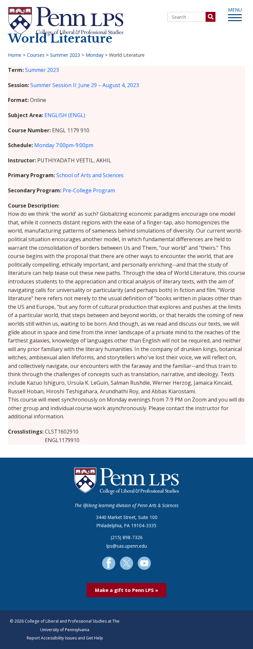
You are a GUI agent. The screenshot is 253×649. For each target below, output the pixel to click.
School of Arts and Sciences (90, 175)
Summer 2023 (65, 55)
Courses (35, 55)
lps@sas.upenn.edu (126, 546)
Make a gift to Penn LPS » (126, 590)
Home (14, 55)
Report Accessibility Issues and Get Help (65, 638)
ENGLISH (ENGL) (64, 115)
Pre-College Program (89, 190)
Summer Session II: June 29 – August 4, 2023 (84, 85)
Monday (94, 55)
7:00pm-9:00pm (74, 145)
